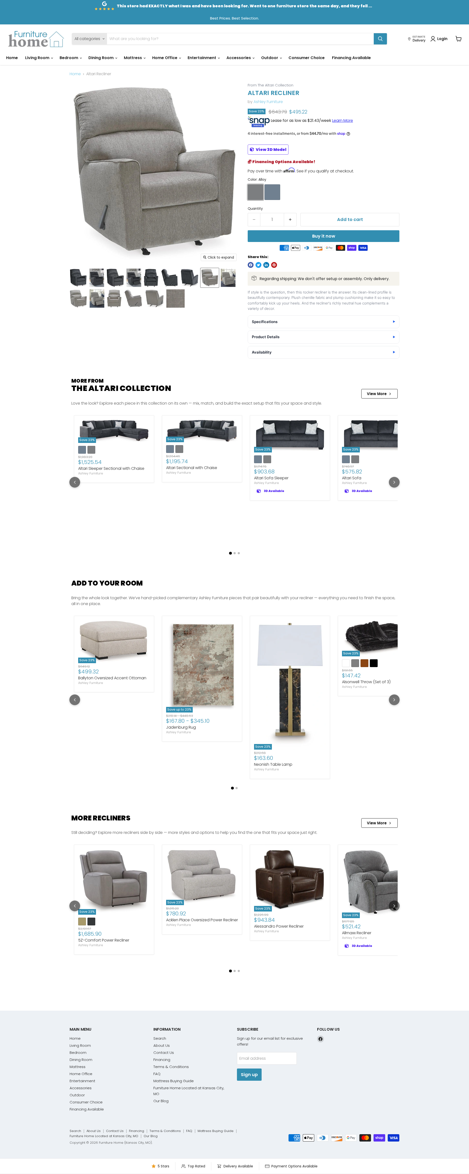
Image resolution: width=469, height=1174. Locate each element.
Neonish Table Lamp (273, 764)
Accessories (239, 58)
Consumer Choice (306, 58)
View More (377, 393)
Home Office (165, 58)
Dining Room (101, 58)
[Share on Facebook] (251, 265)
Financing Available (351, 58)
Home (12, 58)
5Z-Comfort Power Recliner (103, 940)
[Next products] (394, 482)
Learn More (342, 120)
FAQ (156, 1073)
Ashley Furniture (268, 102)
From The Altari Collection (270, 85)
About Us (161, 1045)
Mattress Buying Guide (173, 1080)
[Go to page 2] (235, 553)
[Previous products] (74, 482)
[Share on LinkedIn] (266, 265)
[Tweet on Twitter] (258, 265)
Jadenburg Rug (181, 727)
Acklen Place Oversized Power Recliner (202, 920)
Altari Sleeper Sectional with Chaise (111, 468)
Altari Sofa (351, 478)
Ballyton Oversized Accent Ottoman (112, 678)
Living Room (37, 58)
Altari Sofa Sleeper (271, 478)
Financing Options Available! (283, 162)
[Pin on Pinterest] (274, 265)
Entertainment (202, 58)
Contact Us (163, 1052)
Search (159, 1038)
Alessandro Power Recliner (279, 926)
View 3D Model (270, 149)
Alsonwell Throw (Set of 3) (366, 682)
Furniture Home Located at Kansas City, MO (104, 1136)
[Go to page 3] (239, 553)
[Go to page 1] (230, 553)
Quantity (255, 208)
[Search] (380, 38)
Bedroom (69, 58)
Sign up (249, 1074)
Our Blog (161, 1100)
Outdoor (270, 58)
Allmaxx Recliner (356, 933)
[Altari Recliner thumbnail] (78, 277)
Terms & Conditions (171, 1066)
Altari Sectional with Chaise (191, 468)
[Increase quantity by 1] (290, 219)
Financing (161, 1059)
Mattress (133, 58)
